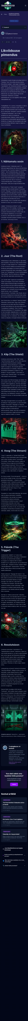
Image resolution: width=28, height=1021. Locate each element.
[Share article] (13, 42)
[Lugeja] (2, 42)
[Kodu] (1, 14)
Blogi (5, 14)
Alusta (14, 784)
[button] (14, 68)
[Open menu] (25, 5)
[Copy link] (16, 42)
